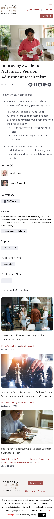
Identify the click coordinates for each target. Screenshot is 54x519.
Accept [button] (42, 515)
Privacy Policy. (30, 515)
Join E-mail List (34, 9)
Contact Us (48, 9)
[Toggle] (50, 4)
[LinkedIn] (49, 86)
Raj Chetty (18, 459)
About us (30, 491)
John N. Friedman (30, 459)
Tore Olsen (38, 462)
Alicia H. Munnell (27, 346)
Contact (41, 491)
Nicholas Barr (15, 173)
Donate (47, 15)
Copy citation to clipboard (14, 231)
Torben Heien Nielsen (19, 462)
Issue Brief (7, 264)
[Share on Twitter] (45, 86)
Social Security (9, 247)
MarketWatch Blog (9, 346)
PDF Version (12, 201)
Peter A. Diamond (17, 183)
